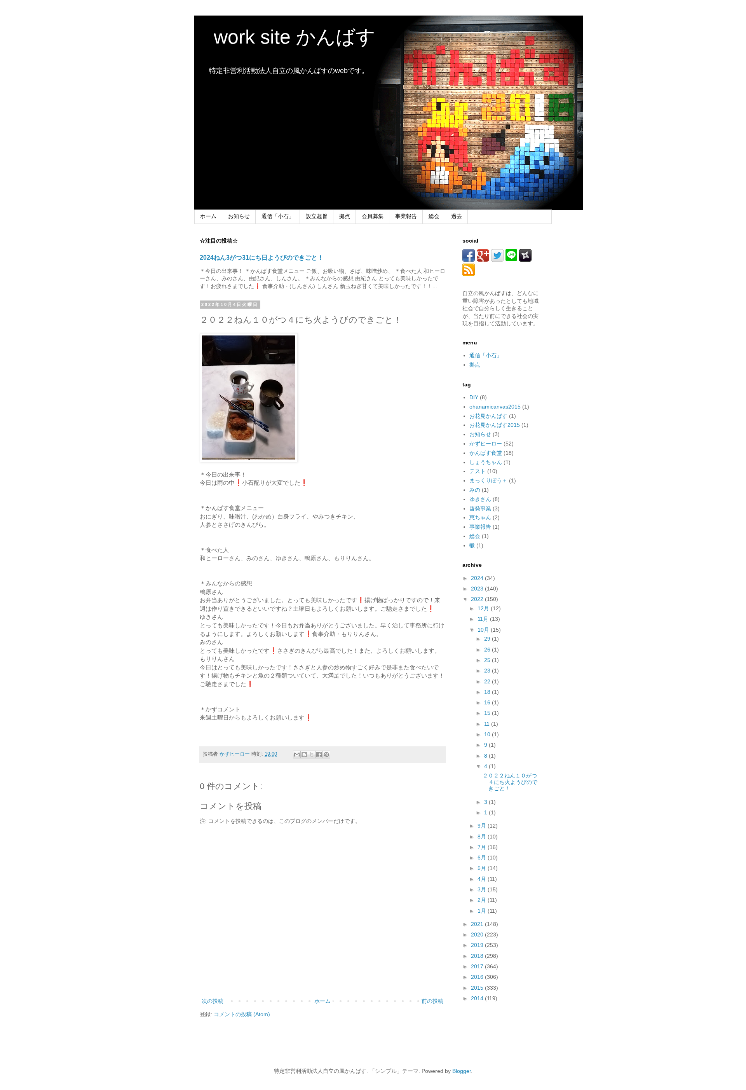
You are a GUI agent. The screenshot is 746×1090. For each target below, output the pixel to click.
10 (488, 734)
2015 (478, 988)
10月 (484, 630)
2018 (478, 956)
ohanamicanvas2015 (495, 407)
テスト (477, 471)
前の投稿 (432, 1001)
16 (488, 702)
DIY (473, 397)
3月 (483, 889)
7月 (483, 847)
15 (488, 713)
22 (488, 681)
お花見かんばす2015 (494, 425)
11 (487, 724)
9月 (483, 826)
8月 (483, 836)
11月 (484, 619)
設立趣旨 (317, 216)
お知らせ (239, 216)
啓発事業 (480, 508)
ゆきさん (480, 499)
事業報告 (406, 216)
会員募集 (372, 216)
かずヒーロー (485, 443)
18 (488, 692)
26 (488, 649)
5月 (483, 868)
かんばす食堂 (485, 453)
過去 (456, 216)
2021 (478, 924)
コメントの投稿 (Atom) (242, 1014)
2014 (478, 998)
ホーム (208, 216)
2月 (483, 900)
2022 (478, 599)
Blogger (461, 1071)
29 (488, 639)
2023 (478, 588)
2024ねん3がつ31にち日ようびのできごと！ (262, 257)
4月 (483, 879)
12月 (484, 608)
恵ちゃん (480, 517)
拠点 (344, 216)
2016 (478, 977)
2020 (478, 934)
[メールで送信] (297, 754)
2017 (478, 966)
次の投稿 (212, 1001)
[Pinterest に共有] (326, 754)
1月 (483, 911)
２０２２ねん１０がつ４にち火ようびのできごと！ (510, 782)
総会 (434, 216)
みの (474, 490)
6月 (483, 857)
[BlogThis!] (304, 754)
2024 (478, 578)
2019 (478, 945)
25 (488, 660)
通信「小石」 (277, 216)
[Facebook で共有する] (319, 754)
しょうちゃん (485, 462)
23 (488, 670)
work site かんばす (284, 37)
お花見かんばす (488, 416)
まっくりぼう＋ (488, 480)
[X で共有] (311, 754)
